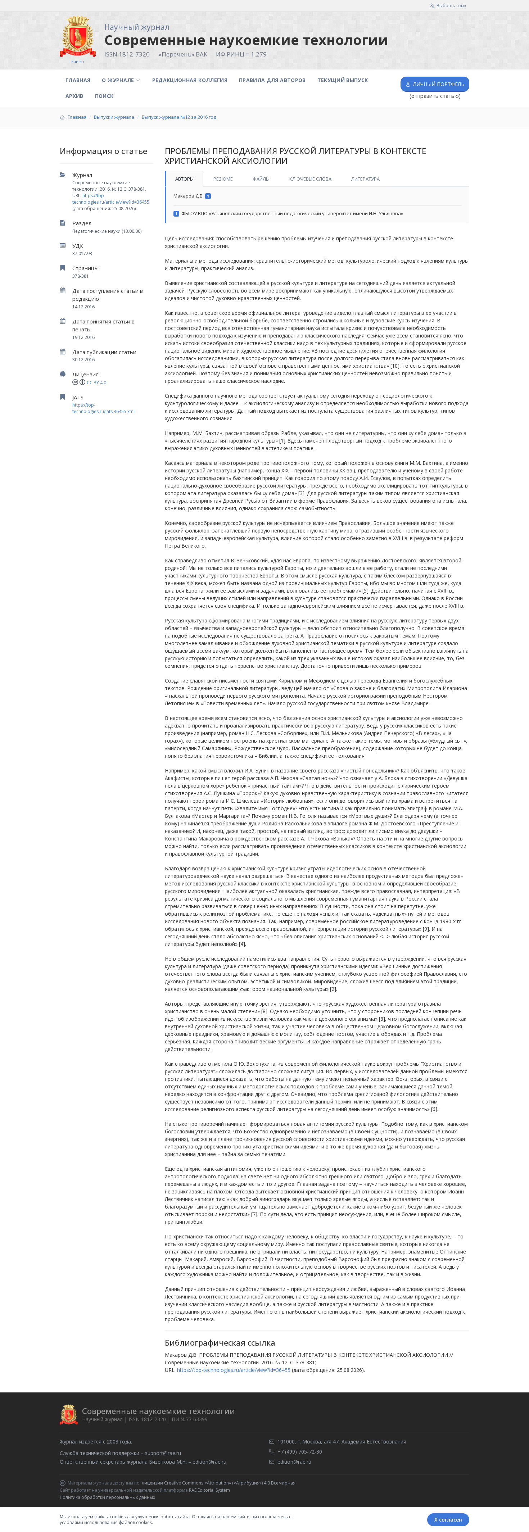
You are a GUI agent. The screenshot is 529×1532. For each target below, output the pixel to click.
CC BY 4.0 (96, 383)
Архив (74, 95)
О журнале (118, 80)
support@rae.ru (163, 1453)
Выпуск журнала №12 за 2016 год (179, 117)
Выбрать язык (451, 6)
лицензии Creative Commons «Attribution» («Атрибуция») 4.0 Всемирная (218, 1483)
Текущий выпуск (342, 80)
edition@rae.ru (209, 1461)
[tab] (184, 179)
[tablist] (317, 179)
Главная (77, 80)
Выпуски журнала (114, 117)
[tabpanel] (317, 205)
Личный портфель (439, 84)
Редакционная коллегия (189, 80)
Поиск (104, 95)
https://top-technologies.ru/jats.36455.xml (103, 408)
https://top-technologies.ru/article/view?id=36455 (110, 198)
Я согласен (448, 1519)
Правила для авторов (272, 80)
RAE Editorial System (209, 1490)
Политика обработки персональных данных (107, 1497)
